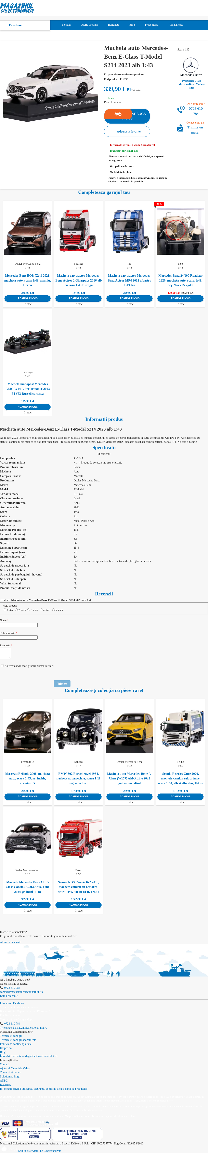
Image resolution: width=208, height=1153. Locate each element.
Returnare (5, 1084)
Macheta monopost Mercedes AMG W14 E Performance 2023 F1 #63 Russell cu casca (27, 389)
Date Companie (9, 995)
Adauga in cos (28, 298)
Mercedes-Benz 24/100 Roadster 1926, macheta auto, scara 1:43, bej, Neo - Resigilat (180, 280)
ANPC (4, 1080)
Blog (2, 1052)
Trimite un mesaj (195, 130)
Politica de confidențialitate (15, 1044)
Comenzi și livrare (10, 1072)
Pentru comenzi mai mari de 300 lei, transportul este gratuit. (136, 158)
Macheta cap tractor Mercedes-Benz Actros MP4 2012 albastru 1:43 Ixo (129, 280)
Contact (4, 1064)
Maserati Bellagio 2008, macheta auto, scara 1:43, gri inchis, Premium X (27, 778)
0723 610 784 (196, 111)
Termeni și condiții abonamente (18, 1039)
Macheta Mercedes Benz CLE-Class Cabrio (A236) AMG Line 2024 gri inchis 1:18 (27, 887)
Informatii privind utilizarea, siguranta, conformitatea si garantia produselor (43, 1088)
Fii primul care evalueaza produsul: (124, 74)
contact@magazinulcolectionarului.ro (21, 991)
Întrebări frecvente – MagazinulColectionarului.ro (28, 1056)
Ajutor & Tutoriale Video (14, 1068)
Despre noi (6, 1048)
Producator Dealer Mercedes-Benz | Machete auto (192, 84)
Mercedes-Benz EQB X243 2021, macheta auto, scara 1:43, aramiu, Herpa (27, 280)
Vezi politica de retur (122, 166)
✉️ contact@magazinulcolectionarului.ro (23, 1027)
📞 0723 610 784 (10, 987)
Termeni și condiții (11, 1035)
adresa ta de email (10, 942)
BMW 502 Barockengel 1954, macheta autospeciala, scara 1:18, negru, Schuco (78, 778)
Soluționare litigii (10, 1076)
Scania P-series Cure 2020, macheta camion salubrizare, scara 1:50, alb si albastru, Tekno (180, 778)
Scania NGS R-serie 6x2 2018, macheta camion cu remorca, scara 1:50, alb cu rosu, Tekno (78, 887)
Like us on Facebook (12, 1003)
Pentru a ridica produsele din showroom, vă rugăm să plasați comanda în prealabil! (137, 179)
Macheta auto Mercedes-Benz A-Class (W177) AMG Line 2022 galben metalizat (129, 778)
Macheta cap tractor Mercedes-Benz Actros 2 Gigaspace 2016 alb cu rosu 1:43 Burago (78, 280)
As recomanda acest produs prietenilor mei (29, 665)
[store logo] (17, 8)
